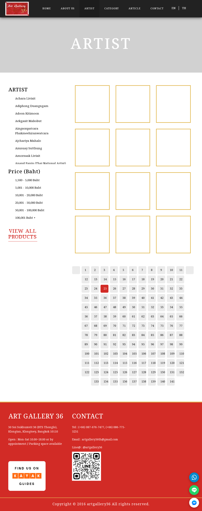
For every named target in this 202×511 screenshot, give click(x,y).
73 (143, 326)
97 (162, 344)
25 (105, 289)
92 (114, 344)
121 (181, 363)
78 (86, 335)
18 (143, 279)
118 (153, 363)
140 (162, 381)
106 (143, 354)
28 (133, 289)
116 (134, 363)
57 (95, 316)
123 (96, 372)
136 (125, 381)
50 (133, 307)
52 (152, 307)
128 (143, 372)
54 (171, 307)
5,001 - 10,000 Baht (28, 187)
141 (172, 381)
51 (143, 307)
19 (152, 279)
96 (152, 344)
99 (180, 344)
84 (143, 335)
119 (162, 363)
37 (114, 298)
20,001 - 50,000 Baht (29, 203)
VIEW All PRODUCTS (22, 234)
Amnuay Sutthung (28, 148)
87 (171, 335)
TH (184, 8)
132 (181, 372)
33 (180, 289)
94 (133, 344)
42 (162, 298)
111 (87, 363)
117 (143, 363)
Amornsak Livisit (27, 156)
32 (171, 289)
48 (114, 307)
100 (87, 354)
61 (133, 316)
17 (133, 279)
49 (124, 307)
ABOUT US (68, 8)
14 (105, 279)
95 (143, 344)
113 (106, 363)
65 (171, 316)
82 (124, 335)
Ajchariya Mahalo (28, 141)
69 (105, 326)
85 (152, 335)
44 (180, 298)
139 (153, 381)
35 (95, 298)
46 (95, 307)
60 (124, 316)
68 (95, 326)
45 (86, 307)
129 (153, 372)
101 (96, 354)
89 (86, 344)
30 (152, 289)
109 (172, 354)
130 (162, 372)
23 (86, 289)
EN (174, 8)
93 (124, 344)
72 (133, 326)
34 (86, 298)
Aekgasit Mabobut (28, 121)
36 (105, 298)
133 (96, 381)
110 (181, 354)
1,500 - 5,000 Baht (27, 180)
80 (105, 335)
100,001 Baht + (25, 218)
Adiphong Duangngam (31, 106)
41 (152, 298)
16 (124, 279)
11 (180, 270)
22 (180, 279)
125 (115, 372)
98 (171, 344)
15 (114, 279)
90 (95, 344)
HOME (46, 8)
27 (124, 289)
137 (134, 381)
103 (115, 354)
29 (143, 289)
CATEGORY (111, 8)
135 (115, 381)
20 (162, 279)
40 (143, 298)
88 (180, 335)
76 (171, 326)
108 (162, 354)
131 (172, 372)
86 (162, 335)
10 (171, 270)
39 (133, 298)
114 (115, 363)
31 (162, 289)
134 (106, 381)
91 (105, 344)
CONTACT (157, 8)
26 (114, 289)
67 (86, 326)
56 (86, 316)
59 (114, 316)
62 (143, 316)
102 (106, 354)
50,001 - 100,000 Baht (29, 210)
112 (96, 363)
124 (106, 372)
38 (124, 298)
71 (124, 326)
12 (86, 279)
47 (105, 307)
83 (133, 335)
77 (180, 326)
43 (171, 298)
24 (95, 289)
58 (105, 316)
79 (95, 335)
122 (87, 372)
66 (180, 316)
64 (162, 316)
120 (172, 363)
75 (162, 326)
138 (143, 381)
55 (180, 307)
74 (152, 326)
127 (134, 372)
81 (114, 335)
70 (114, 326)
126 (125, 372)
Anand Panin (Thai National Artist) (40, 163)
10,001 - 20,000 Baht (29, 195)
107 (153, 354)
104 (125, 354)
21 (171, 279)
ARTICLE (135, 8)
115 (125, 363)
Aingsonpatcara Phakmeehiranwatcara (32, 131)
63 (152, 316)
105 (134, 354)
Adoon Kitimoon (27, 113)
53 (162, 307)
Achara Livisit (25, 98)
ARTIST (89, 8)
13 (95, 279)
